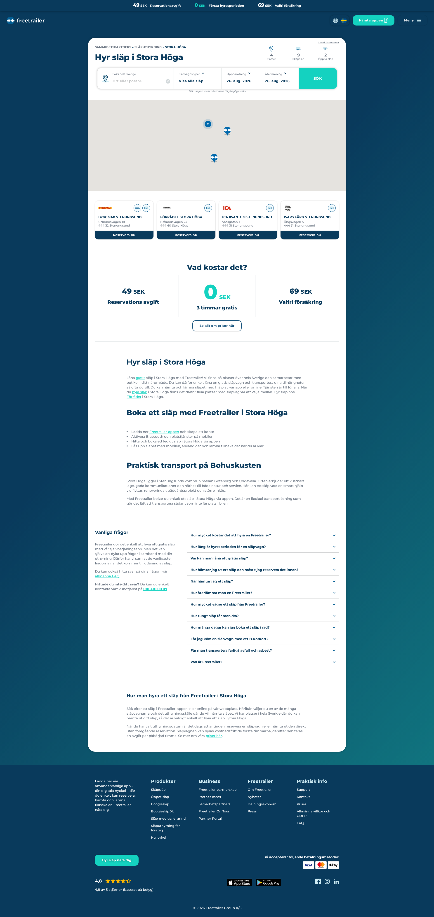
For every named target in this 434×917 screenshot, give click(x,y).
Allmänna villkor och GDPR (313, 813)
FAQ (300, 823)
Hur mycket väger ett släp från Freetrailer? (228, 604)
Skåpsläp (158, 790)
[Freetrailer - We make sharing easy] (26, 20)
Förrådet (134, 397)
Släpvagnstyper (189, 74)
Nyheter (254, 797)
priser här (214, 736)
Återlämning (273, 74)
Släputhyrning (148, 47)
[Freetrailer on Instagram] (327, 881)
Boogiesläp (160, 804)
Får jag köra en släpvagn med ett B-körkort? (230, 639)
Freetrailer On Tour (214, 811)
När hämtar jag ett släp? (212, 581)
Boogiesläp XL (162, 811)
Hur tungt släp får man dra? (215, 616)
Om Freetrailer (260, 790)
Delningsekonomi (262, 804)
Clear (168, 81)
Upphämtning (236, 74)
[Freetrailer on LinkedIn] (336, 881)
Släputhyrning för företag (165, 828)
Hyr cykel (158, 837)
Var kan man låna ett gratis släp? (219, 558)
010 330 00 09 (155, 589)
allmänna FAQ (107, 576)
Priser (301, 804)
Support (303, 790)
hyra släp (139, 392)
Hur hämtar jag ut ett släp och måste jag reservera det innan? (244, 570)
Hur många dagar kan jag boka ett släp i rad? (230, 627)
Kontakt (303, 797)
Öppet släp (160, 797)
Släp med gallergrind (168, 818)
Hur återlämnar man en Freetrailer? (221, 593)
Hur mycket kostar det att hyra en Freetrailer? (231, 535)
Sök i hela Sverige (124, 74)
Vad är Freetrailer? (206, 662)
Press (252, 811)
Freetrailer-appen (164, 432)
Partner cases (210, 797)
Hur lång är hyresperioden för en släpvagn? (228, 547)
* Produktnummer (328, 42)
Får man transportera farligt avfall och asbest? (231, 650)
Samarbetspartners (113, 47)
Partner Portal (210, 818)
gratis (140, 378)
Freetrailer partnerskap (218, 790)
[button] (339, 20)
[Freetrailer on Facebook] (318, 881)
